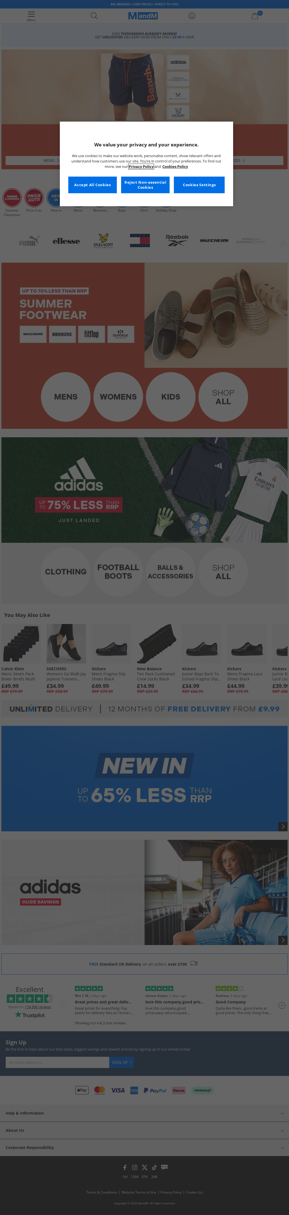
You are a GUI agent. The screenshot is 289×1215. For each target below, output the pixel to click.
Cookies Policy (175, 166)
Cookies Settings (199, 185)
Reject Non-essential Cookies (145, 185)
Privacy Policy (141, 166)
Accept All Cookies (92, 185)
